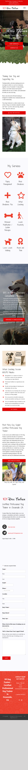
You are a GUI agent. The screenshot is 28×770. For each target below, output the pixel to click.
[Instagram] (21, 700)
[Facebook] (19, 700)
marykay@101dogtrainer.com (14, 4)
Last (3, 579)
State (3, 603)
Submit (6, 658)
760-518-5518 (15, 2)
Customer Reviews (20, 694)
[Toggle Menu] (24, 7)
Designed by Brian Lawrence (16, 716)
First (3, 573)
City (3, 598)
